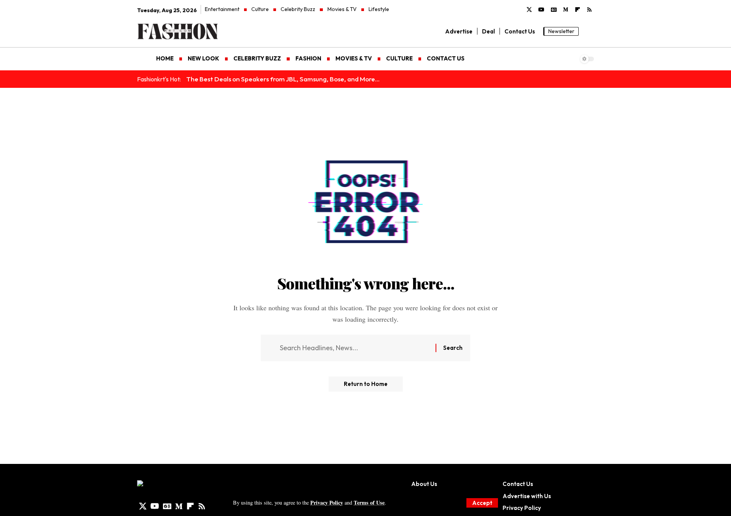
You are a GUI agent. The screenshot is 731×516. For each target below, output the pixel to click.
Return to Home (366, 383)
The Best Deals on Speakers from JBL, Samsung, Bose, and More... (283, 79)
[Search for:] (355, 348)
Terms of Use (369, 502)
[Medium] (565, 9)
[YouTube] (541, 9)
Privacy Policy (326, 502)
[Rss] (589, 9)
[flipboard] (577, 9)
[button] (482, 503)
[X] (529, 9)
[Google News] (554, 9)
